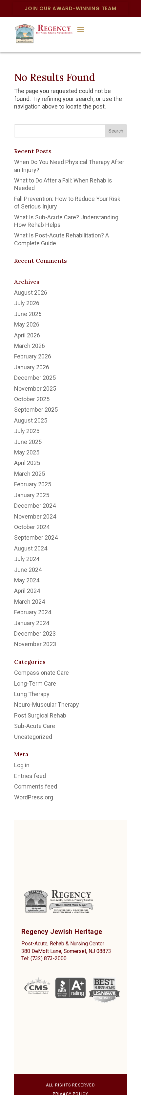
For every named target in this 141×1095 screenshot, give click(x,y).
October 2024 (32, 526)
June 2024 (28, 569)
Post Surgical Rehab (40, 715)
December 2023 (35, 633)
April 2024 (27, 590)
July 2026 (26, 303)
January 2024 (31, 623)
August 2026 (30, 292)
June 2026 (28, 313)
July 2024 (26, 558)
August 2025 (30, 420)
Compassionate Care (41, 672)
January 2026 (31, 367)
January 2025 (31, 495)
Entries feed (30, 775)
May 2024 (26, 580)
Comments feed (35, 786)
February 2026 (32, 356)
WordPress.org (33, 797)
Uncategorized (33, 736)
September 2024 (36, 537)
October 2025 (32, 399)
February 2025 (32, 484)
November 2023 (35, 644)
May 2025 (26, 452)
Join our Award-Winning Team (70, 8)
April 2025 (27, 462)
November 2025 (35, 388)
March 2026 (29, 345)
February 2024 (32, 612)
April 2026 (27, 335)
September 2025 (36, 409)
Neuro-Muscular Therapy (46, 704)
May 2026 (26, 324)
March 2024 (29, 601)
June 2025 (28, 441)
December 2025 (35, 377)
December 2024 (35, 505)
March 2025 (29, 473)
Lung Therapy (32, 694)
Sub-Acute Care (34, 725)
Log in (22, 765)
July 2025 (26, 430)
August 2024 (30, 548)
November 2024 (35, 516)
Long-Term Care (35, 683)
